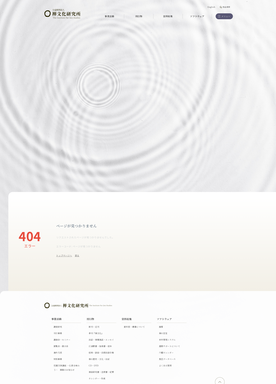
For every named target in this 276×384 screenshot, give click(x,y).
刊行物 (138, 16)
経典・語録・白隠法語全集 (101, 352)
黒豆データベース (167, 359)
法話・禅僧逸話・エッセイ (101, 339)
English (211, 7)
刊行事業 (58, 333)
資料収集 (168, 16)
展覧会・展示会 (61, 346)
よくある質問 (165, 365)
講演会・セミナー (62, 339)
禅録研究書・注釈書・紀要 (101, 372)
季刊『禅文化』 (96, 333)
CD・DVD (94, 365)
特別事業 (58, 359)
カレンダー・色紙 (97, 378)
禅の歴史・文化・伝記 (99, 359)
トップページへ (64, 255)
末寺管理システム (167, 339)
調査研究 (58, 326)
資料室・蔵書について (134, 326)
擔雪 (161, 326)
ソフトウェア (197, 16)
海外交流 (58, 352)
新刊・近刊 (94, 326)
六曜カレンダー (166, 352)
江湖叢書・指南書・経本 (100, 346)
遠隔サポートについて (169, 346)
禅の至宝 (163, 333)
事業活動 (109, 16)
